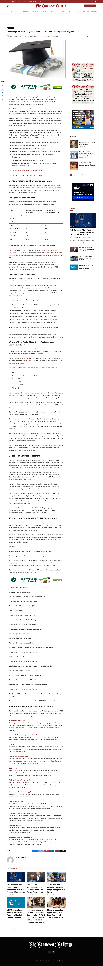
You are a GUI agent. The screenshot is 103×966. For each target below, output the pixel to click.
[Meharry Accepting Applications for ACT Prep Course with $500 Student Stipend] (56, 902)
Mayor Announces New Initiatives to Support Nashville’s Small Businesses (87, 142)
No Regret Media (63, 960)
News (17, 11)
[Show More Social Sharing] (95, 36)
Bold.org (12, 744)
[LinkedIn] (2, 92)
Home (9, 1)
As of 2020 (27, 360)
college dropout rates (21, 300)
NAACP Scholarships (16, 801)
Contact (72, 957)
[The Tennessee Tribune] (51, 6)
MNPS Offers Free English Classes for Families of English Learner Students (15, 914)
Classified (86, 11)
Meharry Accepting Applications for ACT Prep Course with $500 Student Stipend (56, 914)
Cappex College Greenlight (18, 756)
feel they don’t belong (30, 433)
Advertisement (32, 1)
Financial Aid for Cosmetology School (22, 792)
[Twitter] (2, 89)
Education (44, 11)
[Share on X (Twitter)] (90, 36)
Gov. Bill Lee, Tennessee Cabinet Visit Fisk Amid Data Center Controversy (35, 888)
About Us (14, 1)
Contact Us (40, 1)
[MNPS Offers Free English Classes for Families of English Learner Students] (16, 902)
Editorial (25, 11)
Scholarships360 (15, 825)
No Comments (45, 36)
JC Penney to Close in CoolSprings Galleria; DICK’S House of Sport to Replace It (87, 164)
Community (35, 11)
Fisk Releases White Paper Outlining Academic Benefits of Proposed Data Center (16, 888)
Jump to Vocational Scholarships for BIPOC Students (26, 170)
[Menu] (8, 6)
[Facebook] (2, 85)
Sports (70, 11)
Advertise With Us (90, 5)
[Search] (95, 1)
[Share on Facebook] (87, 36)
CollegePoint (13, 768)
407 (82, 174)
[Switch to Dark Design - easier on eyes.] (93, 1)
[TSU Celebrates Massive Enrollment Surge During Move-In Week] (56, 877)
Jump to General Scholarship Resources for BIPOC (25, 175)
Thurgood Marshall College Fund (20, 837)
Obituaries (94, 11)
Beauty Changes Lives (17, 720)
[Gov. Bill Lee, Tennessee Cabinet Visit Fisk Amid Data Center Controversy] (36, 877)
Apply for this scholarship (18, 587)
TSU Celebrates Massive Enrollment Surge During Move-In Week (56, 888)
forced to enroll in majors (28, 419)
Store (52, 957)
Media (77, 11)
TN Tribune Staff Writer (76, 237)
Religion (62, 11)
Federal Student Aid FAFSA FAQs (20, 780)
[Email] (2, 99)
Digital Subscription (22, 1)
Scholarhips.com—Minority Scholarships (23, 813)
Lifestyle (53, 11)
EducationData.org (24, 285)
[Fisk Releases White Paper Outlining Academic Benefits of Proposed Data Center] (16, 877)
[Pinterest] (2, 96)
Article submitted (15, 36)
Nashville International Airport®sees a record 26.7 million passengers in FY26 (86, 153)
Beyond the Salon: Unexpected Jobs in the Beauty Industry (29, 735)
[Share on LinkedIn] (92, 36)
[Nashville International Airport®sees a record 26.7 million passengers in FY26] (74, 155)
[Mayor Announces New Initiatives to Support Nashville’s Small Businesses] (74, 144)
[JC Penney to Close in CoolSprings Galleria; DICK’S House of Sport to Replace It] (74, 166)
